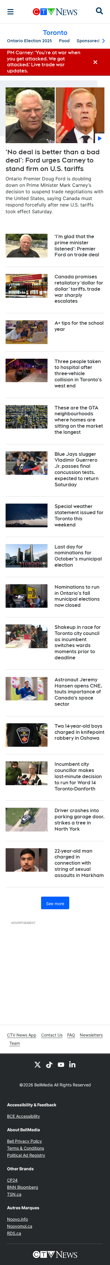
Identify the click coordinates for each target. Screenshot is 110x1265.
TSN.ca (14, 1194)
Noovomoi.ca (19, 1226)
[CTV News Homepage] (55, 11)
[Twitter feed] (37, 1064)
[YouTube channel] (61, 1064)
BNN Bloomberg (22, 1187)
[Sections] (10, 12)
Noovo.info (17, 1219)
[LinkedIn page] (72, 1064)
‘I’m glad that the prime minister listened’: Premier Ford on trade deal (77, 246)
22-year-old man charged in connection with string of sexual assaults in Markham (79, 863)
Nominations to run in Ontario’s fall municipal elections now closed (77, 596)
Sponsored (88, 40)
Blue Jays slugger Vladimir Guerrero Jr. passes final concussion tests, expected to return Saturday (77, 469)
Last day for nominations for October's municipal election (78, 556)
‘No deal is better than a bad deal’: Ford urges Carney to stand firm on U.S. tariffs (53, 160)
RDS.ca (14, 1233)
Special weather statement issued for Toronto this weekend (79, 515)
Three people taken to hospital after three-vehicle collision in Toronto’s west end (78, 374)
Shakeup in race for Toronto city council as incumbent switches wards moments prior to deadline (78, 642)
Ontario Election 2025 (29, 40)
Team (14, 1043)
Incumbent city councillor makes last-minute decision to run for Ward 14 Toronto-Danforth (78, 776)
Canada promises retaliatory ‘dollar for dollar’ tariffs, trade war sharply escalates (79, 289)
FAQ (71, 1034)
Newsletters (91, 1034)
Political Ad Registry (26, 1155)
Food (64, 40)
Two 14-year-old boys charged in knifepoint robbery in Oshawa (79, 732)
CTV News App (21, 1034)
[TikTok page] (49, 1064)
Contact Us (51, 1034)
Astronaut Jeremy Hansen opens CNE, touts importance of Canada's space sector (78, 692)
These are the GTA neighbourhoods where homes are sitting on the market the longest (79, 420)
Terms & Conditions (25, 1148)
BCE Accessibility (23, 1116)
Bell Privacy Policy (24, 1141)
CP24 (12, 1180)
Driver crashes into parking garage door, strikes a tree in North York (79, 820)
